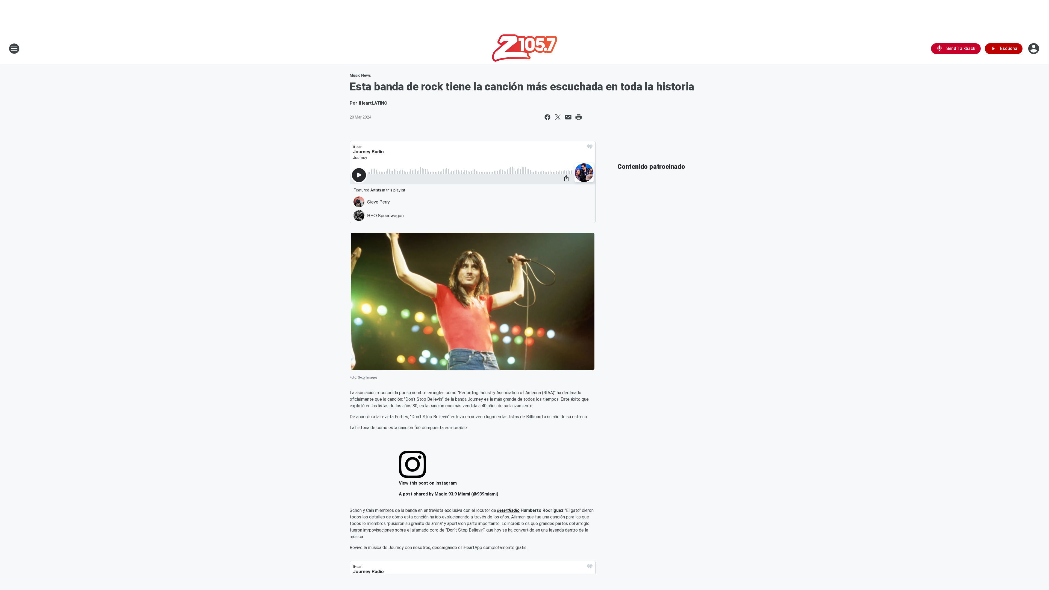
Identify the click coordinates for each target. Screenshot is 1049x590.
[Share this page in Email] (568, 117)
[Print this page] (578, 117)
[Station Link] (524, 48)
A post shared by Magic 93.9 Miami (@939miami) (448, 494)
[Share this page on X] (558, 117)
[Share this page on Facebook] (547, 117)
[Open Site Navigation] (14, 48)
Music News (360, 75)
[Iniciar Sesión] (1034, 48)
